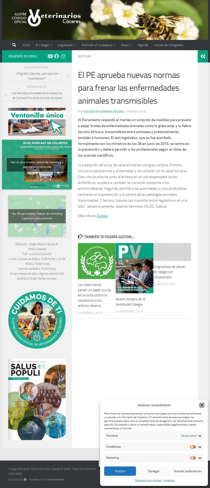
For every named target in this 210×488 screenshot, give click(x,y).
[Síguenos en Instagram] (63, 56)
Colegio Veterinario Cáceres (104, 111)
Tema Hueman (55, 479)
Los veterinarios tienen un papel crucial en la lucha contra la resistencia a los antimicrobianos (94, 295)
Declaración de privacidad (148, 480)
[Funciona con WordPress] (25, 479)
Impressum (169, 480)
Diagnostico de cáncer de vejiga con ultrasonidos (170, 272)
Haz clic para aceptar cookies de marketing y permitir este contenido (37, 164)
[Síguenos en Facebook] (56, 56)
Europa (102, 216)
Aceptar (120, 471)
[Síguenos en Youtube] (50, 56)
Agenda (143, 45)
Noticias (84, 56)
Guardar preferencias (188, 471)
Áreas (125, 45)
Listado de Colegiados (168, 45)
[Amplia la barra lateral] (203, 56)
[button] (202, 405)
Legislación (65, 45)
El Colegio (42, 45)
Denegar (154, 471)
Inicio (26, 45)
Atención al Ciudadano (97, 45)
